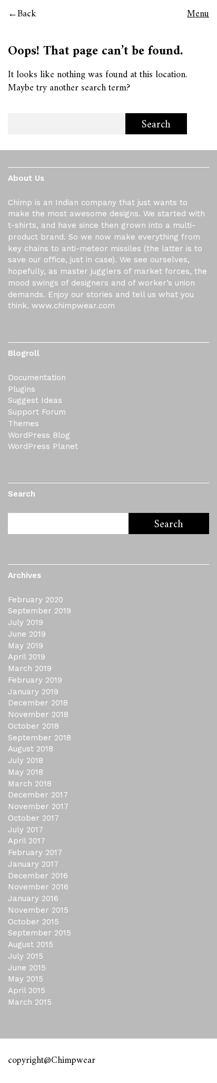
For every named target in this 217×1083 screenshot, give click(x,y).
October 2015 (33, 921)
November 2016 (38, 887)
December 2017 (38, 795)
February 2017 (35, 852)
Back (26, 14)
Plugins (21, 389)
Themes (23, 423)
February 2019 (35, 680)
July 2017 (25, 829)
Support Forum (37, 412)
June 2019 (27, 634)
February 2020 (35, 599)
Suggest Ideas (35, 400)
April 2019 (26, 657)
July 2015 (25, 956)
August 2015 (30, 944)
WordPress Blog (39, 435)
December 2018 (38, 703)
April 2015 (26, 990)
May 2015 (25, 979)
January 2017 (33, 864)
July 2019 (25, 622)
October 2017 (33, 818)
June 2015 (27, 967)
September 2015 (39, 933)
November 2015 (38, 910)
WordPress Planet (43, 446)
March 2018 (30, 783)
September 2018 (39, 737)
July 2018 (25, 760)
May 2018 (25, 772)
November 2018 (38, 714)
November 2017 (38, 806)
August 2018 (30, 749)
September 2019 (39, 611)
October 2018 (33, 726)
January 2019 (33, 691)
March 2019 (30, 668)
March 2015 (30, 1002)
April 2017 (26, 841)
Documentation (37, 377)
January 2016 (33, 898)
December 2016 (38, 875)
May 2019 (25, 645)
